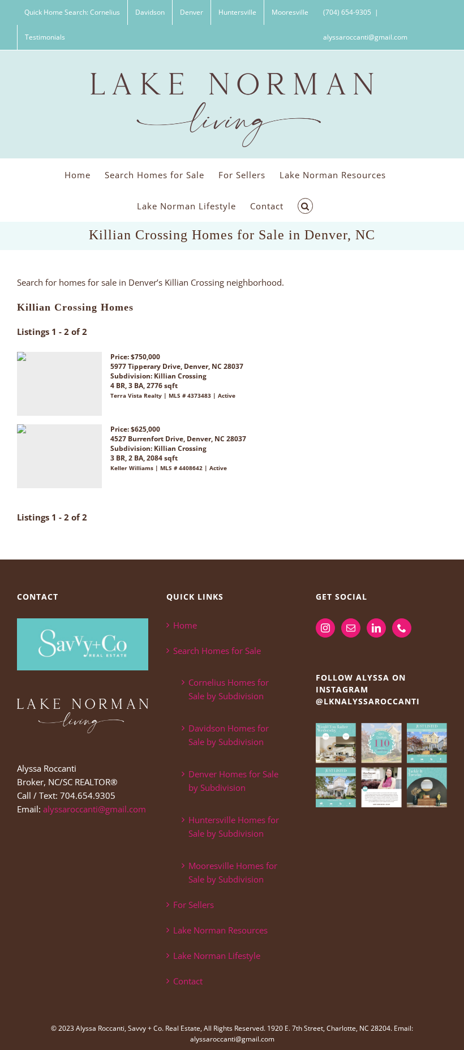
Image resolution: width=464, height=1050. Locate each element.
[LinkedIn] (376, 628)
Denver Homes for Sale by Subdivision (233, 780)
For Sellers (193, 904)
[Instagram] (325, 628)
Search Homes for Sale (217, 650)
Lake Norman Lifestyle (216, 955)
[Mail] (350, 628)
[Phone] (401, 628)
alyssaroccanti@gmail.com (365, 37)
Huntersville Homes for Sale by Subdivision (233, 826)
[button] (305, 205)
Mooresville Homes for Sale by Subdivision (232, 872)
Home (185, 625)
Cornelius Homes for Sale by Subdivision (228, 689)
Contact (188, 981)
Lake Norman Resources (220, 930)
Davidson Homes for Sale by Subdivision (228, 734)
